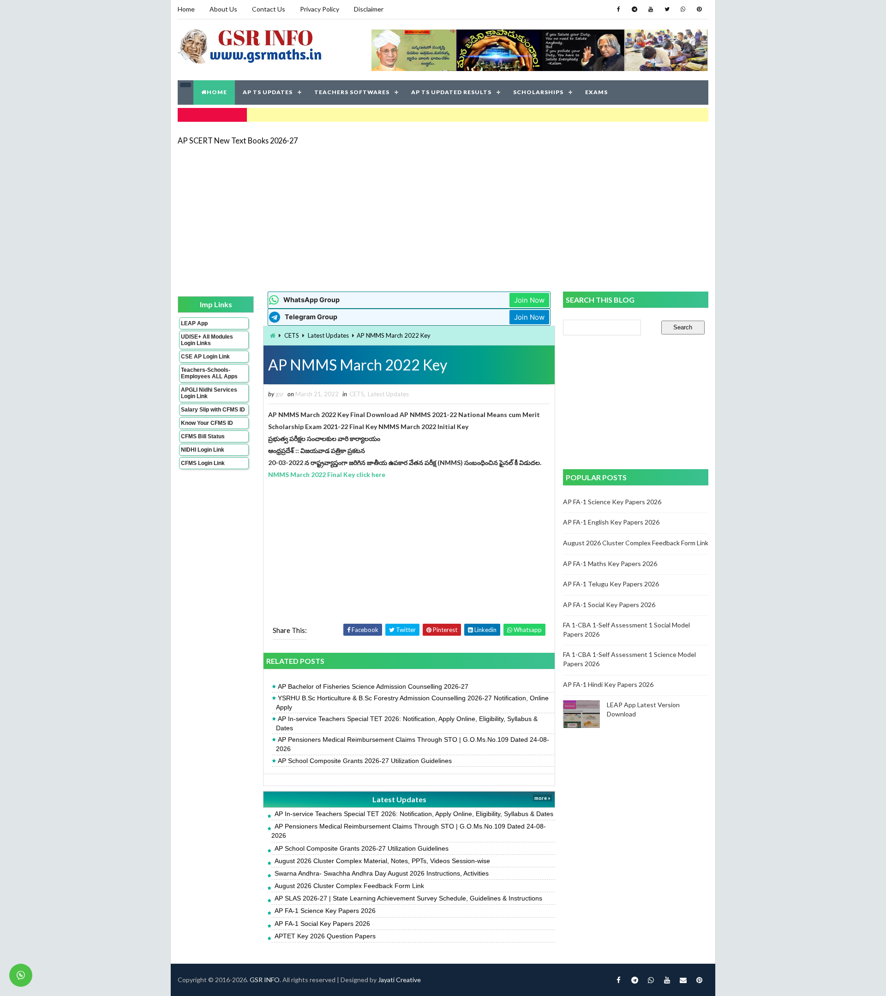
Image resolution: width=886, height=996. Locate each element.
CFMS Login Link (203, 463)
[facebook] (618, 9)
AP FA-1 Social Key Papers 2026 (322, 923)
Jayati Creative (399, 980)
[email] (683, 980)
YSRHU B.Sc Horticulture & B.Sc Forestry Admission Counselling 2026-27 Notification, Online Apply (412, 702)
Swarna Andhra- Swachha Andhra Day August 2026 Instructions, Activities (382, 873)
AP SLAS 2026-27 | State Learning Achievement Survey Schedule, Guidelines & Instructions (408, 898)
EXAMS (596, 92)
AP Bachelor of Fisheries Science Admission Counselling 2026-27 (373, 686)
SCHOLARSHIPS (538, 92)
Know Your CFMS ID (207, 423)
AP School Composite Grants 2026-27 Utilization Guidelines (365, 760)
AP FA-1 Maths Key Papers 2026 (610, 563)
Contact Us (268, 9)
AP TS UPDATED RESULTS (451, 92)
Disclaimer (368, 9)
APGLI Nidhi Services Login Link (209, 393)
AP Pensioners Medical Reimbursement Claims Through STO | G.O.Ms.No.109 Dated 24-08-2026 (412, 744)
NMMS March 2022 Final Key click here (326, 474)
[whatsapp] (683, 9)
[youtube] (651, 9)
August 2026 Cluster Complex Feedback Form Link (349, 885)
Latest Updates (328, 335)
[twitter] (667, 9)
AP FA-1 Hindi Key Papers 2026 (608, 684)
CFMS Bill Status (203, 436)
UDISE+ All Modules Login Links (207, 340)
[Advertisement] (443, 217)
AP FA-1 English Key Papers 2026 (611, 522)
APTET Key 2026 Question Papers (325, 936)
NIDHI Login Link (202, 450)
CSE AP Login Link (205, 356)
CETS (291, 335)
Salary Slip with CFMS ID (213, 409)
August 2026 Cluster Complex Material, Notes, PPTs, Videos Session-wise (382, 861)
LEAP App (194, 323)
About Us (223, 9)
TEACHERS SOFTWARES (351, 92)
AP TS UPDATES (268, 92)
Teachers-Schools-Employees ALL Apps (209, 373)
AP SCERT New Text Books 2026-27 (238, 140)
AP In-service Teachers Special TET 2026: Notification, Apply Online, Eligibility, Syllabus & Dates (407, 723)
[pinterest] (699, 9)
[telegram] (634, 9)
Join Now (529, 300)
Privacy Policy (319, 9)
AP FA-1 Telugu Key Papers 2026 (611, 584)
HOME (217, 92)
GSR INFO (265, 980)
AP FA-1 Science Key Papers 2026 (325, 910)
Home (186, 9)
